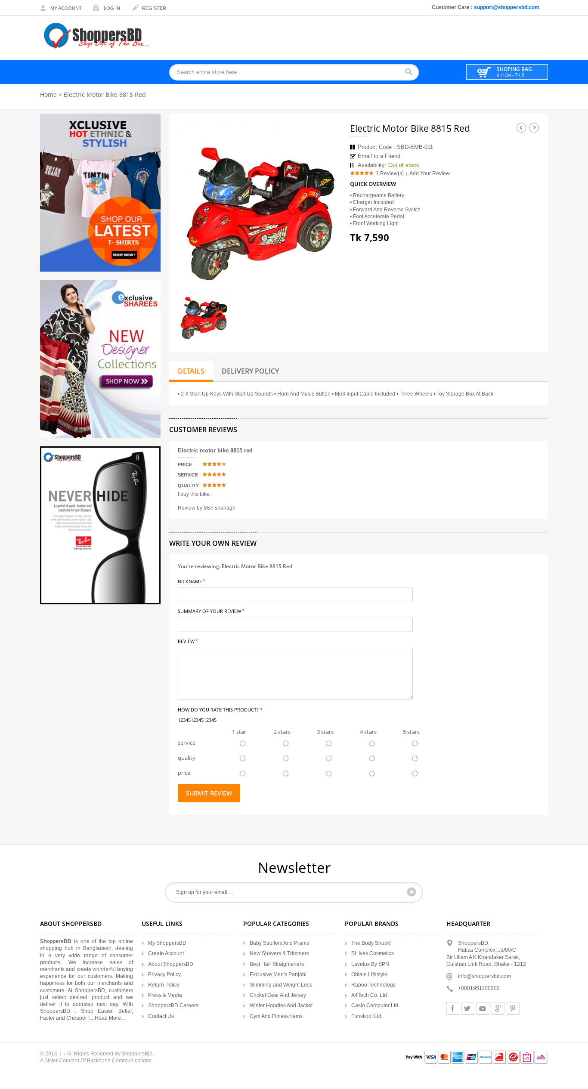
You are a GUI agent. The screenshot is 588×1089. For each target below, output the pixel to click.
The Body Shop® (371, 943)
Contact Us (161, 1016)
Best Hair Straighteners (277, 964)
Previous (521, 127)
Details (191, 371)
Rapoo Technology (373, 985)
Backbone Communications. (120, 1061)
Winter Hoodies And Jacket (281, 1005)
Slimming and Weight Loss (281, 985)
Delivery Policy (250, 371)
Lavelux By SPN (370, 964)
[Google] (498, 1008)
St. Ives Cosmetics (372, 953)
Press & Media (165, 995)
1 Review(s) (390, 173)
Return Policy (163, 985)
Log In (112, 8)
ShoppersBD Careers (173, 1005)
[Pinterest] (513, 1008)
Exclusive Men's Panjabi (278, 974)
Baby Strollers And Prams (279, 943)
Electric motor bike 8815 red (215, 450)
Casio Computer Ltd (374, 1005)
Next (534, 127)
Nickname (190, 581)
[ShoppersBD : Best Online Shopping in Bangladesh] (97, 35)
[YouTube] (483, 1008)
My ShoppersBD (167, 943)
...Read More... (108, 1018)
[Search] (412, 72)
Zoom (327, 271)
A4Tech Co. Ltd (369, 995)
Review (186, 640)
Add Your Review (429, 173)
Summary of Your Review (209, 610)
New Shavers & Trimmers (279, 953)
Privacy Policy (164, 974)
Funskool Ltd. (367, 1016)
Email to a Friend (379, 156)
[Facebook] (452, 1008)
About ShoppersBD (170, 964)
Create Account (166, 953)
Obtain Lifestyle (369, 974)
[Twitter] (467, 1008)
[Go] (411, 892)
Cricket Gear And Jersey (278, 995)
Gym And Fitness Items (276, 1016)
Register (154, 8)
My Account (66, 8)
